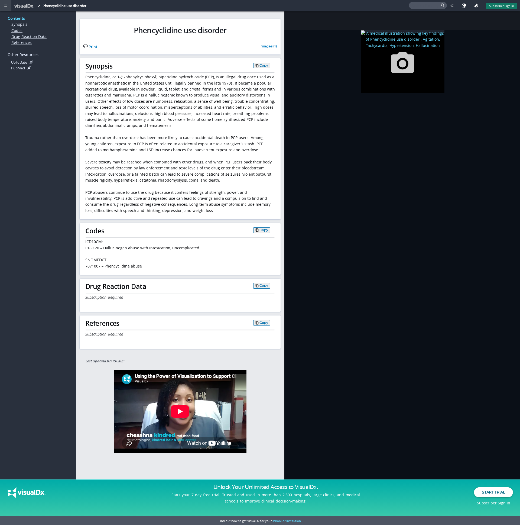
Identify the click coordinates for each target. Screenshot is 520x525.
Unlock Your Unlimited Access (265, 487)
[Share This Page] (453, 5)
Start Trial (493, 492)
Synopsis (19, 24)
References (21, 42)
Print (92, 47)
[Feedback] (477, 5)
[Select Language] (465, 5)
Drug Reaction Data (29, 36)
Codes (16, 30)
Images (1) (268, 46)
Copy (263, 65)
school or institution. (287, 521)
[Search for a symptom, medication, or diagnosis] (428, 5)
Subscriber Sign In (501, 6)
